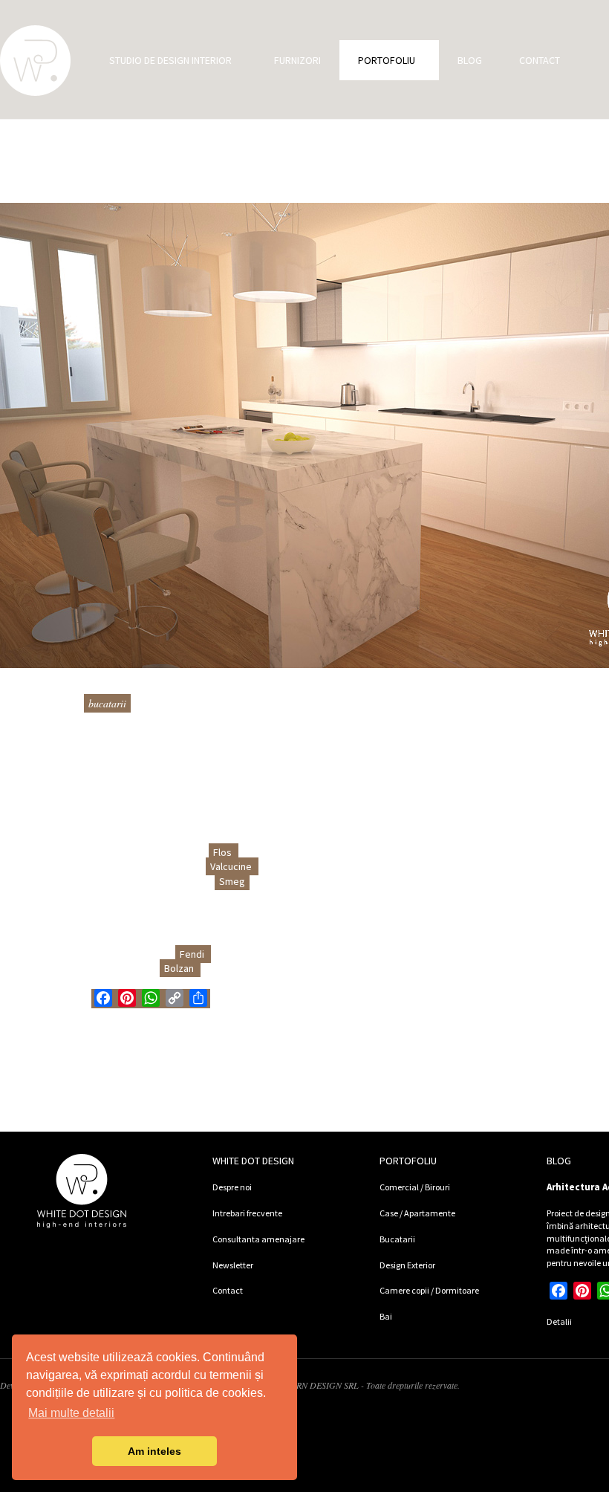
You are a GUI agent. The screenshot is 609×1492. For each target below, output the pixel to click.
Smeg (232, 881)
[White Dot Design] (35, 60)
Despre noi (232, 1187)
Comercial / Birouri (415, 1187)
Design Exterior (407, 1265)
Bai (386, 1316)
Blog (469, 60)
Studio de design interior (170, 60)
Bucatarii (107, 703)
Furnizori (297, 60)
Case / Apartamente (417, 1213)
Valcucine (232, 866)
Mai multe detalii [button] (71, 1413)
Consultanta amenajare (258, 1239)
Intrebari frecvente (247, 1213)
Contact (539, 60)
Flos (223, 852)
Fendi (193, 954)
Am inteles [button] (154, 1451)
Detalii (559, 1321)
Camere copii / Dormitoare (429, 1290)
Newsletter (232, 1265)
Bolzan (180, 968)
